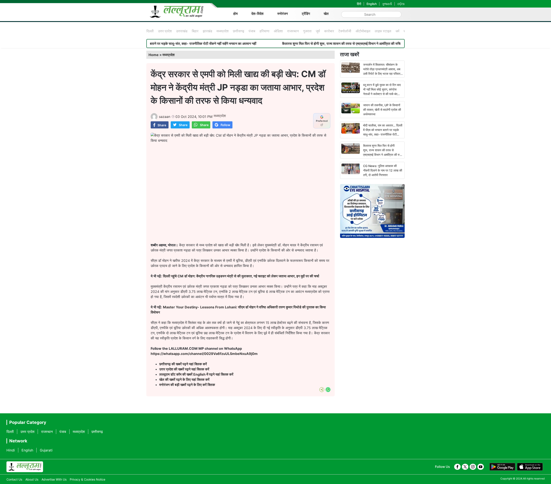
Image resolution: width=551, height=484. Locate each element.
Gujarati (46, 450)
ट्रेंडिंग (306, 13)
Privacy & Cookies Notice (87, 479)
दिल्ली (150, 31)
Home (154, 55)
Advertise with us (54, 479)
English (372, 4)
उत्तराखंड (181, 31)
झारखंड (207, 31)
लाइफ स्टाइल (383, 31)
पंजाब (252, 31)
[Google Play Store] (502, 467)
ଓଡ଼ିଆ (401, 4)
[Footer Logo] (24, 466)
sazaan (164, 116)
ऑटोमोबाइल (363, 31)
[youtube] (480, 466)
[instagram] (473, 466)
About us (31, 479)
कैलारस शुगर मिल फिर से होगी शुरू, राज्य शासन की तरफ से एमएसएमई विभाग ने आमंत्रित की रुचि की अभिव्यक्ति (332, 43)
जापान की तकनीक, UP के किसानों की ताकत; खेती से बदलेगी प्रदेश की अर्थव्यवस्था (382, 109)
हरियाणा (264, 31)
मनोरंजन (282, 13)
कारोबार (329, 31)
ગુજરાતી (387, 4)
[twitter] (465, 466)
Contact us (14, 479)
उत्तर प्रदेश (165, 31)
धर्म (397, 31)
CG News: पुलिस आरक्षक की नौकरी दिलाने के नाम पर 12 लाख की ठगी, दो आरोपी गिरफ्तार (382, 170)
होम (235, 13)
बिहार (195, 31)
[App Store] (530, 467)
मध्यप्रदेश (223, 31)
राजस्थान (293, 31)
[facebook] (457, 466)
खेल (326, 13)
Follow (225, 125)
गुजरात (307, 31)
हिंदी (359, 4)
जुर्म (318, 31)
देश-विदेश (257, 13)
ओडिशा (278, 31)
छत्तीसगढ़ (238, 31)
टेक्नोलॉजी (344, 31)
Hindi (10, 450)
